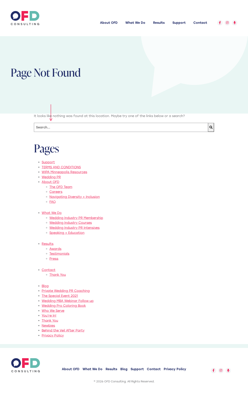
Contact (200, 23)
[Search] (211, 127)
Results (159, 23)
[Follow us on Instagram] (227, 23)
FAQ (52, 202)
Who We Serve (53, 311)
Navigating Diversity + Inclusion (74, 197)
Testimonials (59, 253)
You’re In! (49, 315)
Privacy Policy (53, 335)
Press (53, 259)
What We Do (135, 23)
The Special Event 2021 (60, 296)
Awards (55, 249)
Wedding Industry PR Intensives (74, 228)
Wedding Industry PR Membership (76, 218)
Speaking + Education (66, 233)
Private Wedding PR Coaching (66, 291)
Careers (55, 192)
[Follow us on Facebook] (220, 23)
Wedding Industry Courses (70, 223)
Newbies (48, 325)
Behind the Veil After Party (63, 330)
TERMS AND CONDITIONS (61, 167)
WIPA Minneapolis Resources (64, 172)
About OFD (109, 23)
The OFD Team (60, 187)
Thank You (57, 275)
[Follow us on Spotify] (234, 23)
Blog (45, 286)
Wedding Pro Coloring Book (64, 306)
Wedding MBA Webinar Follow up (68, 301)
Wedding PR (51, 177)
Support (179, 23)
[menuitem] (108, 23)
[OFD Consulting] (25, 18)
